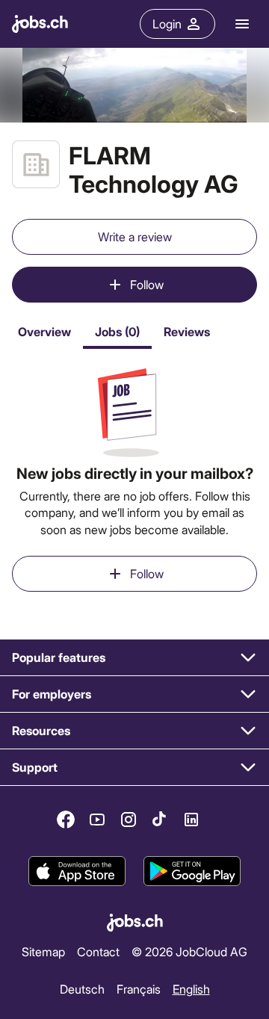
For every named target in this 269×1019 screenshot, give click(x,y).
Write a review (135, 236)
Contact (98, 951)
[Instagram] (128, 819)
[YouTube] (97, 819)
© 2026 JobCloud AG (189, 951)
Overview (44, 331)
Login (167, 23)
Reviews (187, 331)
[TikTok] (160, 819)
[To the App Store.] (77, 871)
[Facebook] (65, 819)
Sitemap (43, 951)
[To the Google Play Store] (192, 871)
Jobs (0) (117, 331)
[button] (134, 657)
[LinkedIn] (191, 819)
